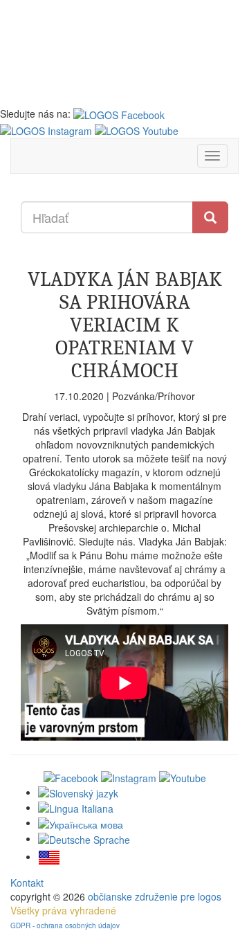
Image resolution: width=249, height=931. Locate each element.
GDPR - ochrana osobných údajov (65, 925)
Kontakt (27, 882)
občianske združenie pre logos (154, 896)
